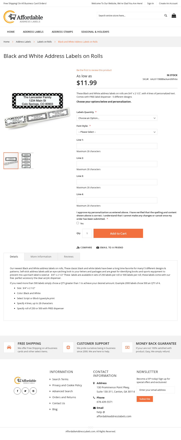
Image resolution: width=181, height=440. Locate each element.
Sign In (150, 3)
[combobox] (133, 15)
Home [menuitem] (11, 31)
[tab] (14, 257)
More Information (41, 256)
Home (7, 41)
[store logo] (23, 16)
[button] (26, 160)
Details (14, 256)
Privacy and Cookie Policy (67, 385)
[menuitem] (33, 32)
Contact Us (58, 403)
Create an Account (168, 3)
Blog (54, 409)
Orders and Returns (64, 397)
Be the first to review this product (94, 70)
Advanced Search (62, 391)
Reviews (69, 256)
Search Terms (60, 379)
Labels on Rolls (44, 41)
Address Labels (23, 41)
